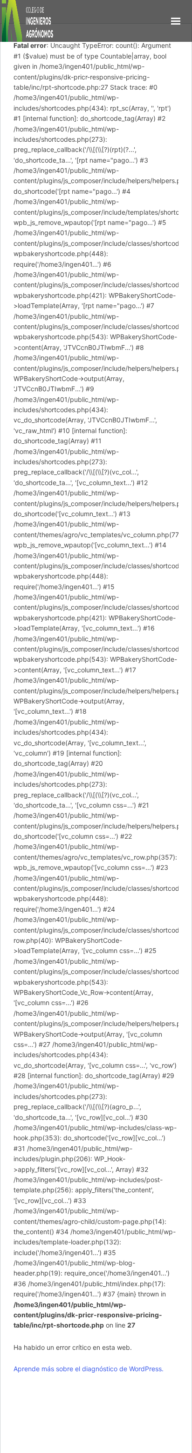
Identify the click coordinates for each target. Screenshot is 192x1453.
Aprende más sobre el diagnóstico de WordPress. (89, 1369)
